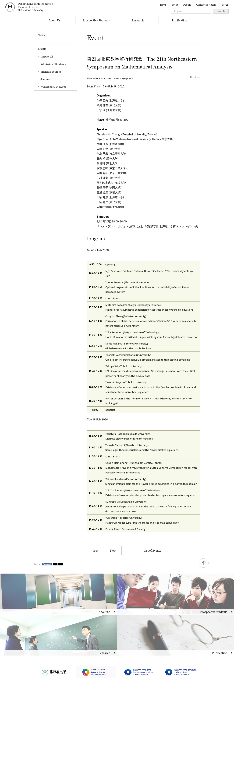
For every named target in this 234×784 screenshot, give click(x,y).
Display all (46, 56)
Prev (95, 550)
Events (42, 48)
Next (113, 550)
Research (138, 20)
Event (174, 4)
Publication (179, 20)
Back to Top (203, 563)
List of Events (152, 550)
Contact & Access (206, 4)
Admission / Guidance (53, 64)
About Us (54, 20)
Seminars (46, 79)
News (163, 4)
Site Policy (40, 745)
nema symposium (125, 78)
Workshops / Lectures (53, 86)
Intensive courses (50, 71)
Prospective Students (96, 20)
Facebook (47, 564)
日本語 (225, 4)
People (187, 4)
